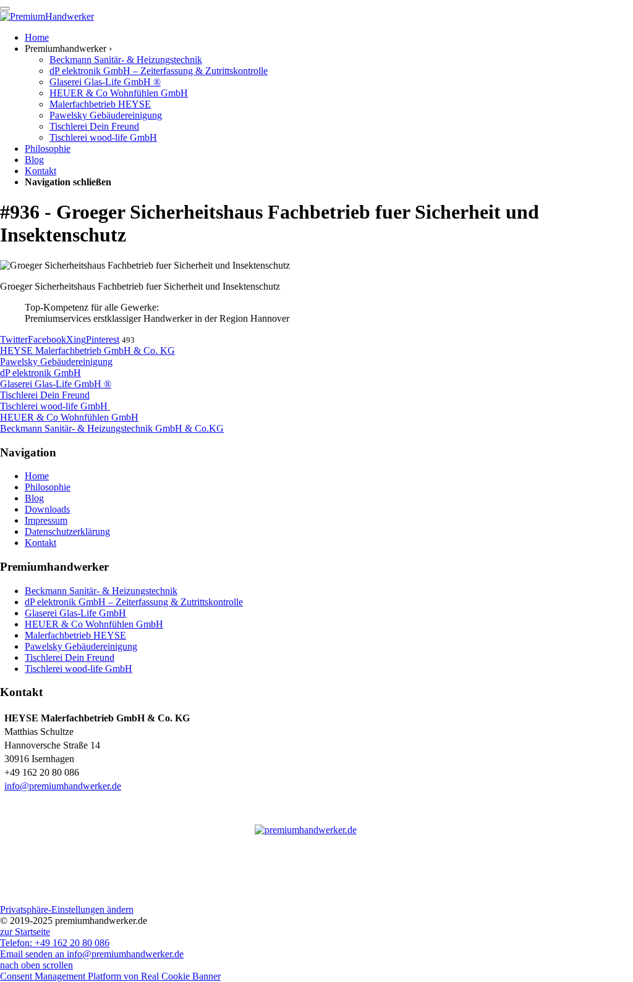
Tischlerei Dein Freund (69, 657)
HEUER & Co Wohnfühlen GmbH (94, 624)
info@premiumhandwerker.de (62, 786)
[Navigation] (5, 8)
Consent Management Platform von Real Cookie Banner (110, 976)
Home (37, 476)
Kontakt (40, 542)
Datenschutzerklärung (67, 531)
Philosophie (47, 487)
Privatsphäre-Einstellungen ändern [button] (67, 909)
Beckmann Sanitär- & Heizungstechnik (101, 590)
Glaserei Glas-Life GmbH (75, 613)
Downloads (47, 509)
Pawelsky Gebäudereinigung (81, 646)
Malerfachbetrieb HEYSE (75, 635)
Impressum (46, 520)
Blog (34, 498)
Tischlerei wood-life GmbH (78, 668)
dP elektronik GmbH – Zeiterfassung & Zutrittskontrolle (134, 602)
